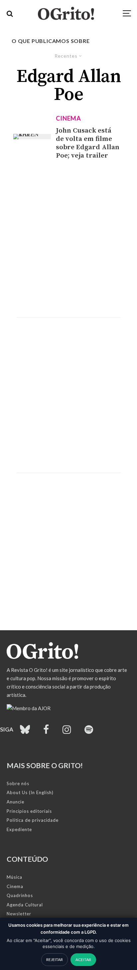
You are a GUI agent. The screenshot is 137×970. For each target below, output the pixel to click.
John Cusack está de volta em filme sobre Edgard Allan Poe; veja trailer (87, 143)
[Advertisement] (68, 238)
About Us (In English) (30, 792)
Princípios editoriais (29, 811)
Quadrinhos (20, 895)
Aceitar (83, 959)
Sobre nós (18, 783)
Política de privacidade (33, 820)
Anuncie (15, 801)
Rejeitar (54, 959)
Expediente (19, 829)
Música (14, 877)
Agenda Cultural (25, 904)
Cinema (68, 118)
